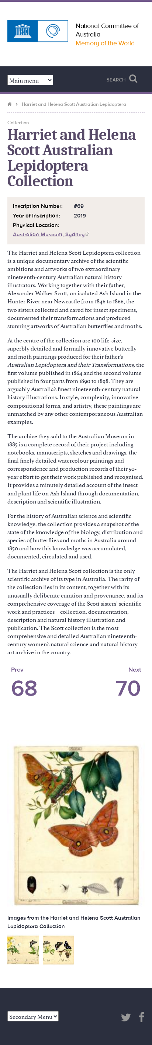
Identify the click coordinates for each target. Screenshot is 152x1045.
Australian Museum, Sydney (51, 234)
